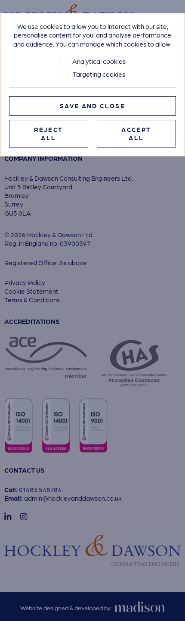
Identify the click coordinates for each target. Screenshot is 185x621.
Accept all (136, 133)
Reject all (48, 133)
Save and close (92, 106)
